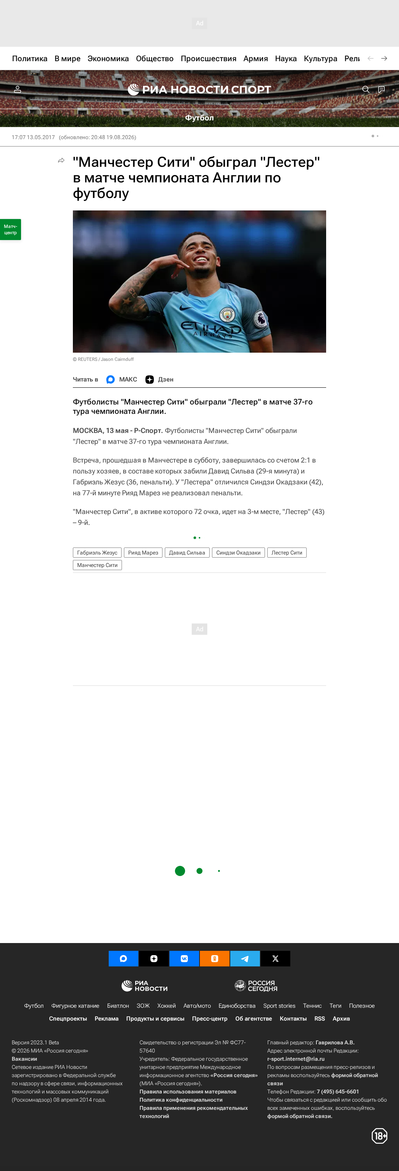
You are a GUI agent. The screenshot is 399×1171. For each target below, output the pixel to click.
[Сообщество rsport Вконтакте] (184, 958)
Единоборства (237, 1005)
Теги (335, 1005)
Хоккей (166, 1005)
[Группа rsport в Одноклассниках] (215, 958)
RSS (319, 1018)
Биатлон (118, 1005)
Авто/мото (197, 1005)
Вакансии (24, 1059)
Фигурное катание (75, 1005)
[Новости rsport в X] (275, 958)
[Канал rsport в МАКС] (123, 958)
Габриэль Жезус (97, 552)
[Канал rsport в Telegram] (245, 958)
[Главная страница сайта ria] (173, 89)
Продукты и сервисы (155, 1018)
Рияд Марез (143, 552)
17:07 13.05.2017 (33, 137)
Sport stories (279, 1005)
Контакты (293, 1018)
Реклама (106, 1018)
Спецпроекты (68, 1018)
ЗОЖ (143, 1005)
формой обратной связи (299, 1116)
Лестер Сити (287, 552)
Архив (341, 1018)
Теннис (312, 1005)
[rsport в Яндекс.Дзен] (154, 958)
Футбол (34, 1005)
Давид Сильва (187, 552)
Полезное (362, 1005)
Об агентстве (253, 1018)
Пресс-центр (210, 1018)
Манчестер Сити (97, 565)
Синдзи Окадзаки (238, 552)
